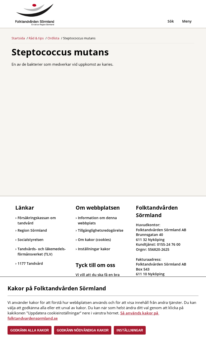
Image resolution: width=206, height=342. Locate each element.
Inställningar (130, 330)
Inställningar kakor (94, 248)
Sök (171, 21)
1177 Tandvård (29, 263)
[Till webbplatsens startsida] (34, 15)
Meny (187, 21)
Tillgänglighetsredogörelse (100, 230)
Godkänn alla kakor (29, 330)
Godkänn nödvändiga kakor (83, 330)
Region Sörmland (31, 230)
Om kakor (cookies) (94, 239)
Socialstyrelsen (29, 239)
